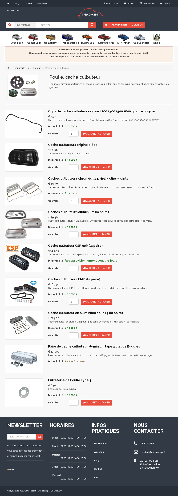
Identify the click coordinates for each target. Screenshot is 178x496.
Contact (166, 3)
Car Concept (30, 491)
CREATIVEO (56, 491)
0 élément (137, 24)
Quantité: (53, 133)
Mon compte (112, 3)
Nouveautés (13, 10)
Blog (17, 3)
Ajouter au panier (98, 133)
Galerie (28, 3)
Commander (149, 3)
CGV (96, 477)
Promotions (42, 3)
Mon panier (119, 24)
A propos (99, 452)
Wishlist (131, 3)
